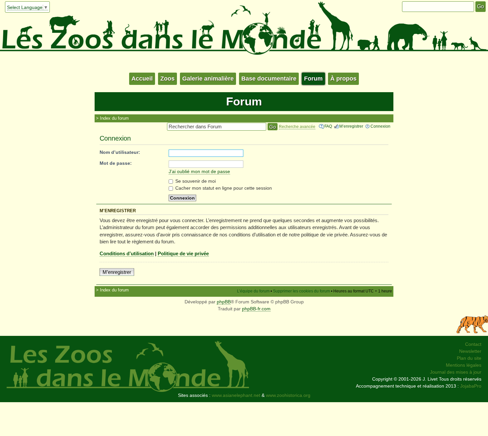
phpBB (224, 301)
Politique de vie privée (183, 253)
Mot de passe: (116, 163)
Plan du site (469, 358)
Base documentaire (268, 78)
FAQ (328, 126)
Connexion (380, 126)
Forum (313, 78)
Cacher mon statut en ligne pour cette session (223, 188)
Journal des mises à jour (455, 372)
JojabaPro (470, 386)
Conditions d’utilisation (127, 253)
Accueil (142, 78)
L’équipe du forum (253, 291)
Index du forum (114, 118)
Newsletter (470, 351)
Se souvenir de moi (195, 181)
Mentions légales (463, 365)
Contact (473, 344)
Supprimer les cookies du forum (301, 291)
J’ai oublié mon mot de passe (199, 171)
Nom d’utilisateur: (120, 152)
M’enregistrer (351, 126)
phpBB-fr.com (256, 308)
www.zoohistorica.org (288, 395)
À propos (343, 78)
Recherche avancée (297, 126)
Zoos (167, 78)
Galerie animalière (208, 78)
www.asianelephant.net (236, 395)
